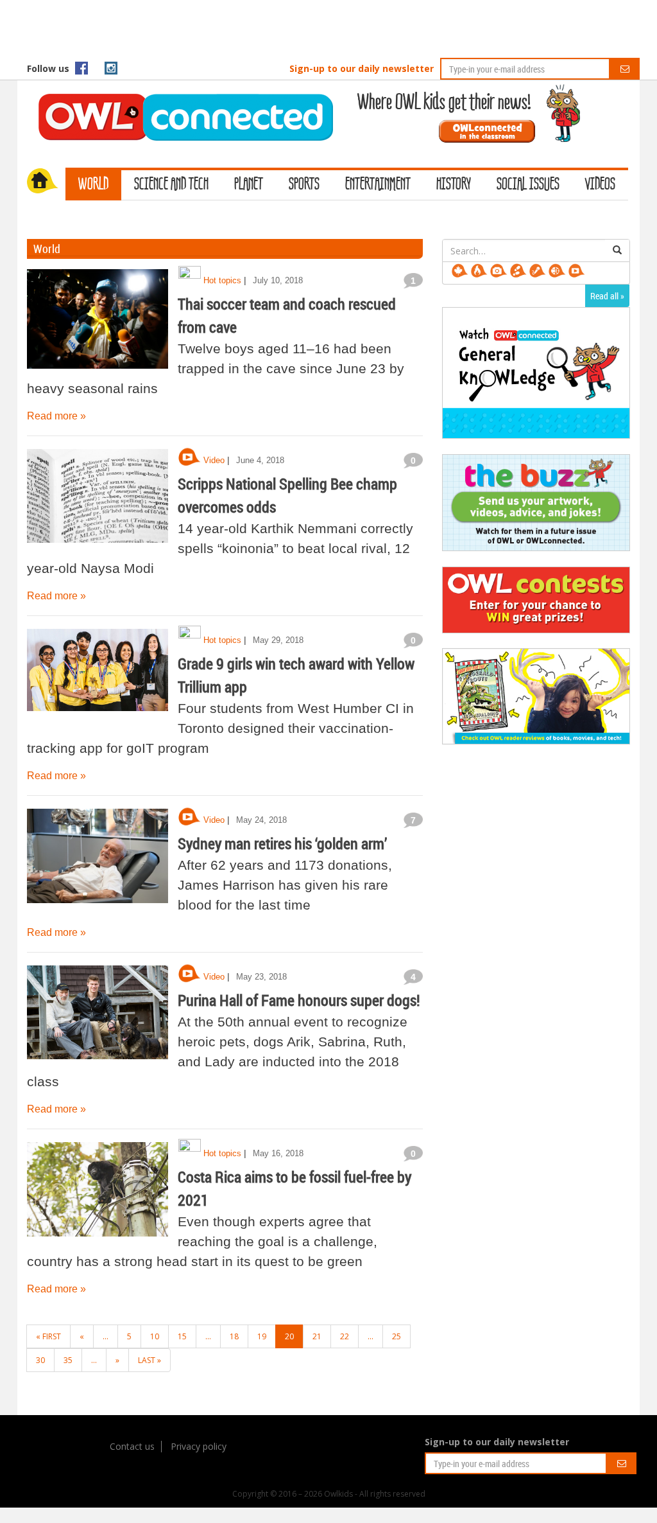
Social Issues (528, 185)
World (93, 185)
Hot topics (222, 280)
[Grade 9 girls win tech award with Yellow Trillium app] (97, 680)
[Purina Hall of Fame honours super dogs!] (97, 1016)
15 (182, 1336)
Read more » (56, 415)
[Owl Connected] (179, 100)
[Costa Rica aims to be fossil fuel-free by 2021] (97, 1193)
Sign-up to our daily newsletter (361, 68)
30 (40, 1360)
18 (234, 1336)
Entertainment (378, 185)
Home (46, 182)
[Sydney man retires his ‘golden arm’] (97, 860)
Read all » (607, 296)
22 (344, 1336)
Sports (304, 185)
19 (261, 1336)
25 (396, 1336)
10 (154, 1336)
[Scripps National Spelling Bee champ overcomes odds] (97, 500)
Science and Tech (171, 185)
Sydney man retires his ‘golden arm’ (282, 843)
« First (48, 1336)
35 (68, 1360)
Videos (600, 185)
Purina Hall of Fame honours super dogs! (299, 1000)
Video (214, 460)
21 (316, 1336)
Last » (149, 1360)
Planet (248, 185)
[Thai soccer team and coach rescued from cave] (97, 320)
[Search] (617, 250)
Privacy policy (198, 1446)
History (453, 185)
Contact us (132, 1446)
